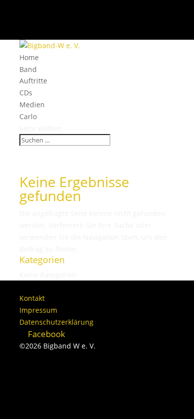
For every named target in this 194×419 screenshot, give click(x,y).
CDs (25, 92)
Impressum (38, 310)
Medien (32, 104)
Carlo (28, 116)
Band (28, 69)
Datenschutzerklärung (56, 322)
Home (29, 57)
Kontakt (32, 298)
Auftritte (33, 80)
